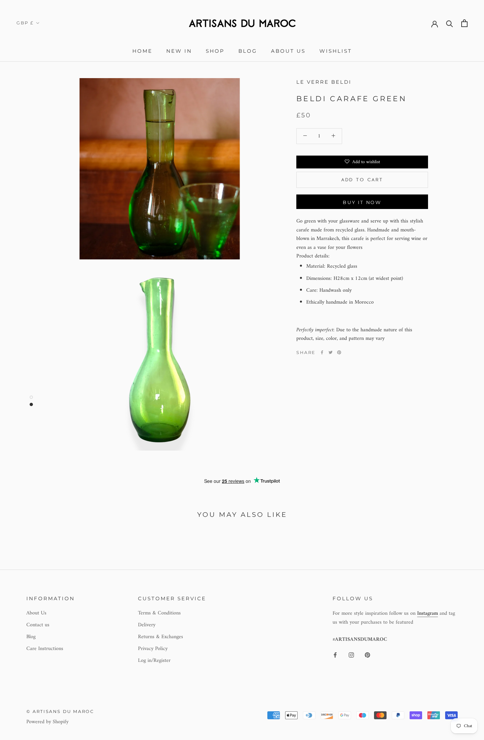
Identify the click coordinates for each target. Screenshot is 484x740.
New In (179, 51)
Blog (247, 51)
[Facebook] (322, 352)
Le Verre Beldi (324, 82)
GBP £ (25, 22)
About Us (288, 51)
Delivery (146, 625)
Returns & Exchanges (160, 637)
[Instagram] (351, 654)
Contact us (37, 625)
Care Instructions (44, 649)
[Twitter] (331, 352)
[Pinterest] (339, 352)
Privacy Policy (153, 649)
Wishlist (335, 51)
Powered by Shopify (47, 721)
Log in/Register (154, 661)
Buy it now (362, 202)
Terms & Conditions (159, 613)
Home (142, 51)
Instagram (427, 613)
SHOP (215, 51)
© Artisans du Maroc (60, 711)
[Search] (449, 23)
